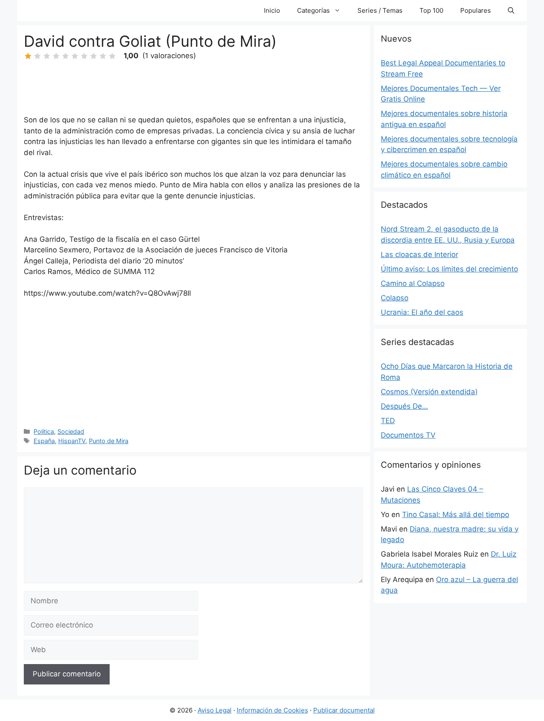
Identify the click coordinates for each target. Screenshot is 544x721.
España (44, 440)
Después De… (404, 406)
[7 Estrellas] (84, 56)
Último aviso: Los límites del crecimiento (449, 269)
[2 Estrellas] (37, 56)
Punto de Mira (108, 440)
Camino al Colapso (413, 283)
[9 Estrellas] (103, 56)
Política (44, 431)
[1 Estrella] (28, 56)
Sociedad (70, 431)
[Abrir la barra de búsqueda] (511, 10)
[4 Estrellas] (56, 56)
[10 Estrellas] (112, 56)
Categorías (313, 10)
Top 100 (431, 10)
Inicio (272, 10)
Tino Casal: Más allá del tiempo (455, 514)
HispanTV (71, 440)
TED (388, 420)
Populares (475, 10)
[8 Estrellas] (93, 56)
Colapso (394, 298)
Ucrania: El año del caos (422, 312)
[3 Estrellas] (46, 56)
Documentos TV (408, 435)
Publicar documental (344, 710)
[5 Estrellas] (65, 56)
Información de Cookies (272, 710)
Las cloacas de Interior (419, 254)
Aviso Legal (215, 710)
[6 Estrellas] (75, 56)
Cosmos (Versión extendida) (429, 391)
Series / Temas (379, 10)
